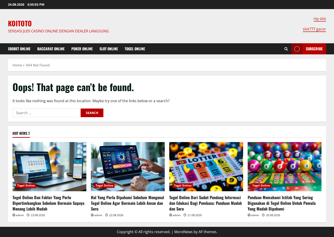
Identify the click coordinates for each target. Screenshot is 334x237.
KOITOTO (20, 23)
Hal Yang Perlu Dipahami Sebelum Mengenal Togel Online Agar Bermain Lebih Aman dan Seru (127, 203)
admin (20, 215)
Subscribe (314, 48)
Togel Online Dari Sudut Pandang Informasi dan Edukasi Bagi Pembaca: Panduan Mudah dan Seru (205, 203)
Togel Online (135, 48)
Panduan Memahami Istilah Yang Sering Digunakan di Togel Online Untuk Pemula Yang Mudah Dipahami (282, 203)
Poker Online (82, 48)
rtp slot (320, 18)
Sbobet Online (19, 48)
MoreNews (183, 231)
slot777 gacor (314, 29)
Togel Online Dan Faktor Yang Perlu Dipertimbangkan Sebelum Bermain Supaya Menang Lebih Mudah (48, 203)
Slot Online (109, 48)
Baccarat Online (51, 48)
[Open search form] (286, 48)
